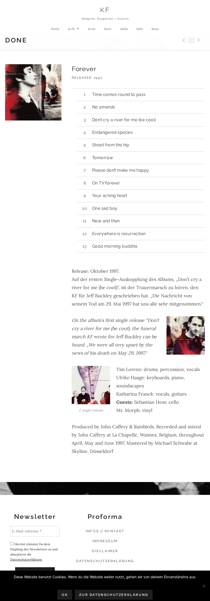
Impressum (105, 541)
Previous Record (183, 40)
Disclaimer (105, 551)
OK (65, 595)
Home (55, 28)
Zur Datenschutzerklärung (113, 595)
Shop (155, 28)
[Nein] (203, 585)
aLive (92, 28)
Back (191, 40)
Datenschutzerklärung (26, 559)
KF (105, 10)
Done (108, 28)
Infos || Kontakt (105, 531)
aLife (75, 29)
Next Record (199, 40)
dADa (124, 28)
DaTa (139, 28)
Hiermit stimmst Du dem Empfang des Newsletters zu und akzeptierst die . (34, 551)
